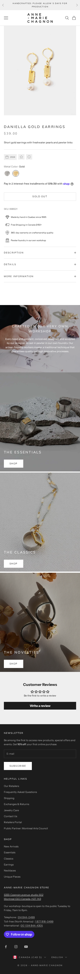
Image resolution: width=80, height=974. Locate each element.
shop (14, 463)
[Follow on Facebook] (6, 947)
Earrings (9, 864)
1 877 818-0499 (44, 921)
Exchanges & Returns (16, 804)
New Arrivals (11, 846)
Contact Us (10, 816)
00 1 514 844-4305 (32, 925)
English (57, 957)
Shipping (9, 798)
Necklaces (10, 870)
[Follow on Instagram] (16, 947)
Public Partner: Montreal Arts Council (26, 828)
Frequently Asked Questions (20, 791)
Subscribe (18, 765)
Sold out (39, 196)
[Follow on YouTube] (26, 947)
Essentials (9, 852)
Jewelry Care (11, 810)
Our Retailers (11, 786)
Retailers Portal (13, 822)
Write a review (40, 706)
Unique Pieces (12, 876)
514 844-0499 (26, 917)
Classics (8, 858)
